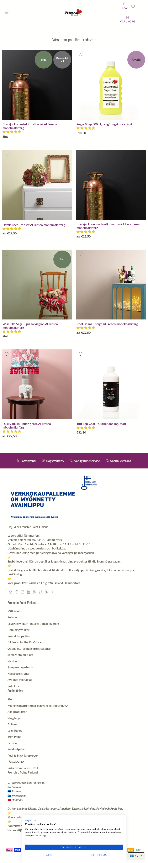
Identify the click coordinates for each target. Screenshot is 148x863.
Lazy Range (15, 730)
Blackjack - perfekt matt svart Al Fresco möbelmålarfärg (30, 126)
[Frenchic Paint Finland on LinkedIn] (28, 592)
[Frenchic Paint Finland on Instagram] (22, 592)
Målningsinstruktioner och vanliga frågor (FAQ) (38, 705)
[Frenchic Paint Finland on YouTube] (52, 592)
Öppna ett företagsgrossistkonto (29, 648)
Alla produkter (17, 711)
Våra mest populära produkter (74, 39)
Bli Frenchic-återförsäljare (24, 642)
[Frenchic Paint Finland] (74, 13)
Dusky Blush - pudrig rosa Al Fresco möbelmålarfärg (27, 425)
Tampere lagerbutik (20, 667)
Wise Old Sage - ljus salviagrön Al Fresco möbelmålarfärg (30, 325)
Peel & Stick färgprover (23, 755)
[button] (12, 132)
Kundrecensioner (18, 673)
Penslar (12, 743)
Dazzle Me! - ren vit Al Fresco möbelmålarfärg (34, 225)
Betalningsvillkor (18, 629)
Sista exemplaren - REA (23, 768)
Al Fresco (13, 724)
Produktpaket (17, 749)
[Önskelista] (132, 6)
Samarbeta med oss (21, 654)
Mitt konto (15, 611)
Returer (12, 617)
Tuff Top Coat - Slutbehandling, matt (101, 423)
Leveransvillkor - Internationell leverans (34, 623)
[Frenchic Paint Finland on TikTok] (40, 592)
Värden (12, 661)
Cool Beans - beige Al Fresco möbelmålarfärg (107, 324)
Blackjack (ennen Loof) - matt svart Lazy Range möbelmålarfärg (108, 225)
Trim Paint (14, 736)
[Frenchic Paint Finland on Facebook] (16, 592)
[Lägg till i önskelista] (6, 54)
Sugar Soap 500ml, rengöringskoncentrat (104, 124)
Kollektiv (13, 686)
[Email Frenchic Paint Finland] (10, 592)
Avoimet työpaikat (20, 679)
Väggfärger (15, 718)
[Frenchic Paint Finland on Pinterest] (34, 592)
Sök (10, 699)
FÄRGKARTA (16, 761)
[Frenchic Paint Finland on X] (46, 592)
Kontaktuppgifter (19, 636)
